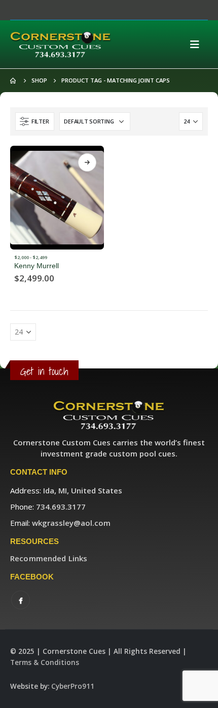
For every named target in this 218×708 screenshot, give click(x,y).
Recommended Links (48, 558)
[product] (57, 197)
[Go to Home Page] (13, 80)
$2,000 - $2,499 (30, 257)
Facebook (20, 600)
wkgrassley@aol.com (71, 523)
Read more (87, 162)
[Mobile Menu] (198, 44)
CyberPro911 (72, 686)
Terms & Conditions (44, 662)
